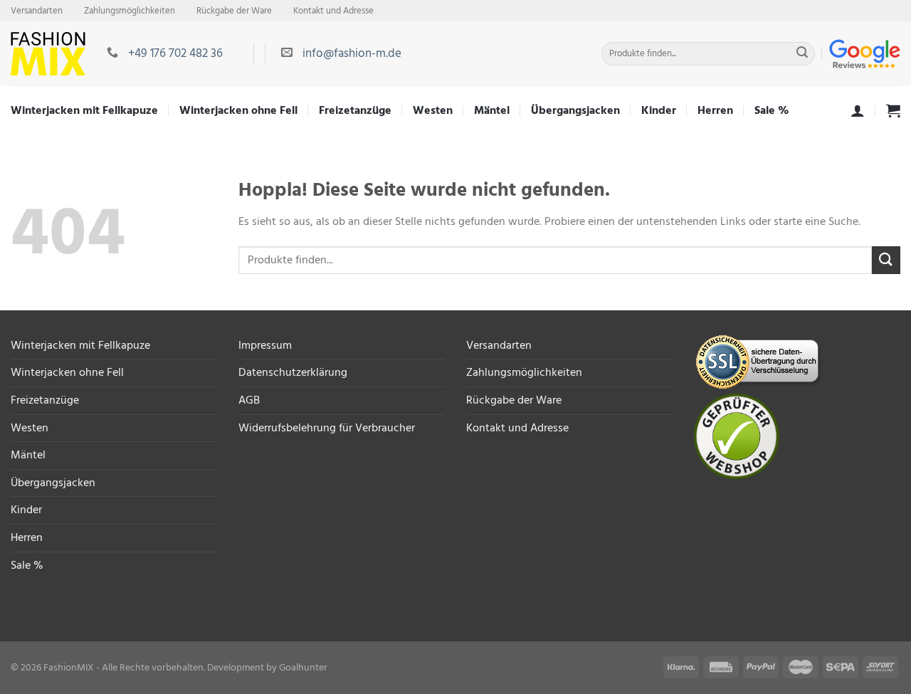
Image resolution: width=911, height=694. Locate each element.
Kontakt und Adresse (333, 11)
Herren (715, 110)
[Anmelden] (858, 110)
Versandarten (37, 11)
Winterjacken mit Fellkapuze (84, 110)
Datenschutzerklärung (292, 372)
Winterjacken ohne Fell (238, 110)
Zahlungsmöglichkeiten (129, 11)
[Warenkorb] (893, 110)
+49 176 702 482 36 (175, 53)
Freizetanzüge (355, 110)
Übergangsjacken (575, 110)
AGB (249, 400)
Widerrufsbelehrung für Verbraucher (326, 428)
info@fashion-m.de (351, 53)
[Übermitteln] (802, 54)
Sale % (771, 110)
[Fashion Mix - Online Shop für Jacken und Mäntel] (48, 53)
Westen (433, 110)
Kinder (658, 110)
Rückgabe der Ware (234, 11)
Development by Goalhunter (267, 667)
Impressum (265, 345)
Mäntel (492, 110)
